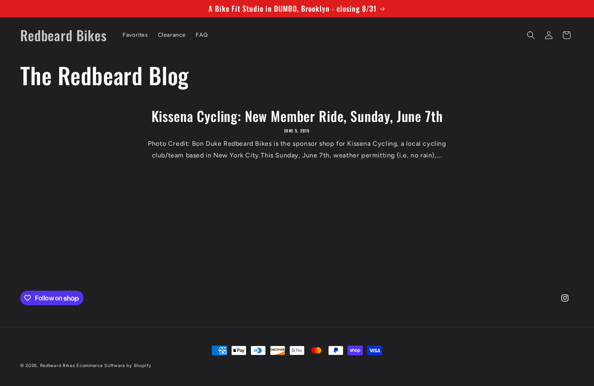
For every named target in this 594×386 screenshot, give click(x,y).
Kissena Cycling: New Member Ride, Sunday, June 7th (297, 116)
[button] (531, 35)
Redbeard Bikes (57, 365)
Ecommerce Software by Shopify (113, 365)
